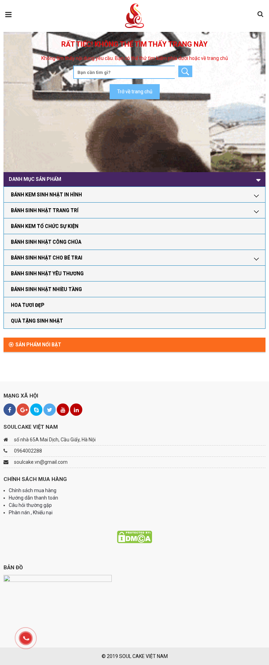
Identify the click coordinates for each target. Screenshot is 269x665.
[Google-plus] (23, 409)
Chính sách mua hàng (32, 490)
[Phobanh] (134, 15)
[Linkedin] (76, 409)
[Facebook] (10, 409)
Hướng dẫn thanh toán (34, 498)
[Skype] (36, 409)
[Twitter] (49, 409)
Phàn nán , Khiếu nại (31, 512)
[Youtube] (63, 409)
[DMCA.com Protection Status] (134, 536)
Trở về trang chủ (134, 91)
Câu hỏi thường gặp (30, 505)
